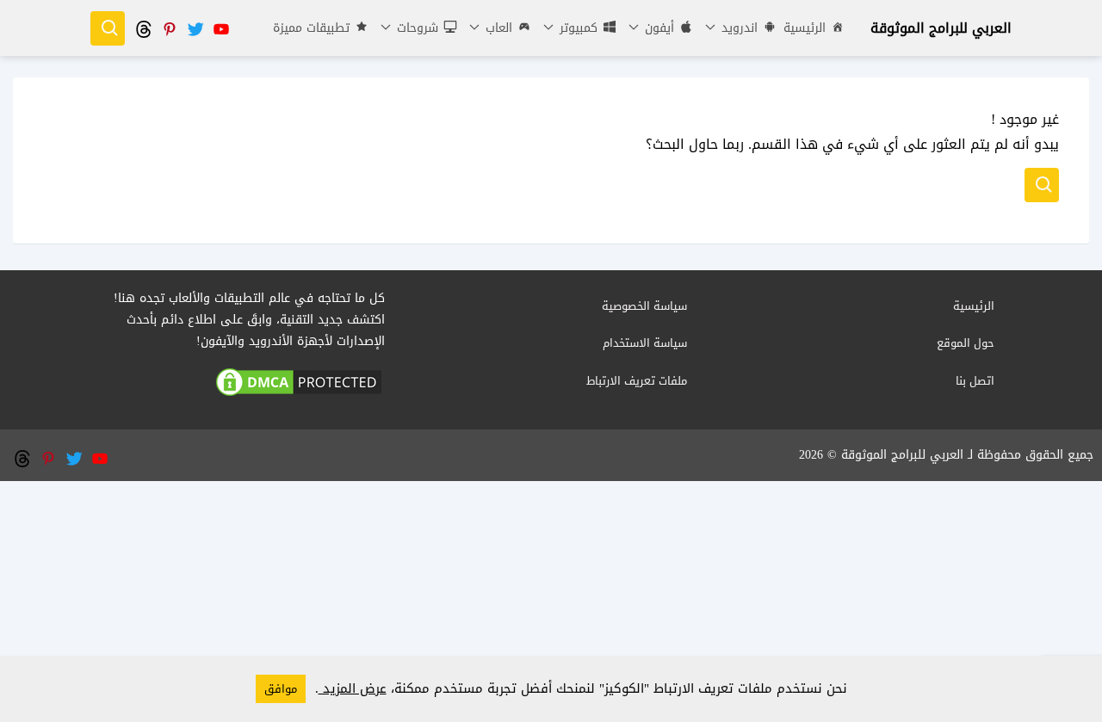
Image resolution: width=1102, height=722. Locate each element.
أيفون (657, 28)
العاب (496, 28)
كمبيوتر (576, 28)
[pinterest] (168, 28)
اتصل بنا (975, 381)
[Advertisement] (551, 601)
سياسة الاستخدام (645, 343)
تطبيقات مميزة (311, 28)
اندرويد (737, 28)
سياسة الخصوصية (644, 306)
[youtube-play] (220, 28)
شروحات (415, 28)
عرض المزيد (353, 688)
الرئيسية (804, 28)
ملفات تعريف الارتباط (636, 381)
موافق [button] (280, 689)
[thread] (142, 28)
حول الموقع (965, 343)
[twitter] (194, 28)
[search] (107, 28)
